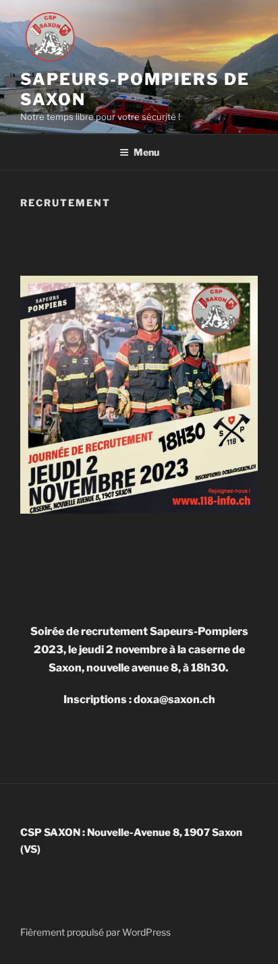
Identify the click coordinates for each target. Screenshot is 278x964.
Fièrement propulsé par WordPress (95, 932)
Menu (146, 152)
